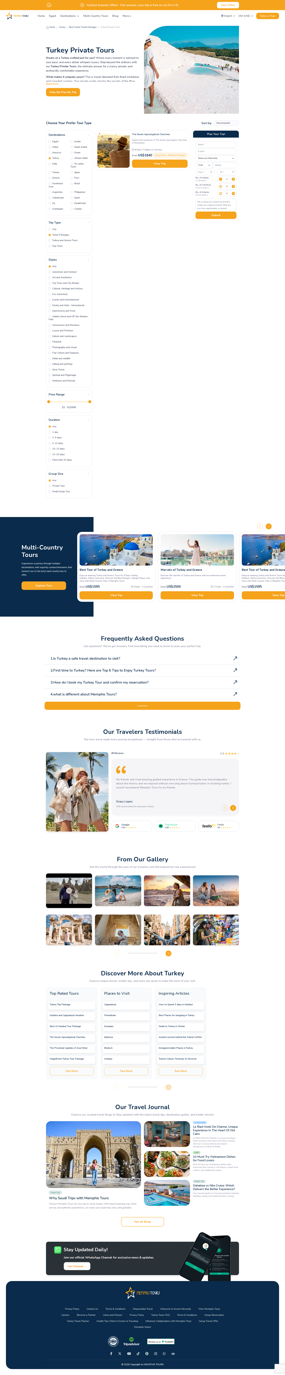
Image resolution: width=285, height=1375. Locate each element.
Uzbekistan (58, 197)
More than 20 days (62, 460)
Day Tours (57, 246)
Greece (56, 177)
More (125, 16)
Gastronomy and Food (63, 310)
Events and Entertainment (65, 299)
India (54, 163)
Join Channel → (77, 1266)
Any (54, 229)
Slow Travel (58, 369)
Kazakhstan (80, 203)
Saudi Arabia (80, 147)
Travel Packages (60, 234)
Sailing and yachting (62, 364)
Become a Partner (86, 1315)
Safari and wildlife (61, 358)
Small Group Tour (61, 491)
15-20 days (58, 454)
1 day (55, 432)
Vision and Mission (112, 1315)
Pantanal (56, 341)
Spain (77, 197)
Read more (52, 84)
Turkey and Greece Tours (65, 240)
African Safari (81, 158)
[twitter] (119, 1353)
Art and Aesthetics (62, 277)
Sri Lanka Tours (77, 165)
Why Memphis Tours (209, 1309)
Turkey (55, 158)
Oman (77, 152)
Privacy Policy (72, 1309)
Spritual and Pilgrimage (64, 375)
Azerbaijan (57, 208)
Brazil (77, 183)
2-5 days (57, 437)
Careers (65, 1315)
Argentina (57, 192)
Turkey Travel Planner (78, 1321)
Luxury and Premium (62, 330)
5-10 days (57, 443)
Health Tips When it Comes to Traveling (117, 1321)
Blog (115, 16)
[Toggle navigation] (31, 16)
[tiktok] (138, 1353)
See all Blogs (142, 1221)
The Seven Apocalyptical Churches (151, 134)
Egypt (52, 16)
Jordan (77, 141)
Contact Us (92, 1309)
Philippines (79, 192)
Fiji (53, 203)
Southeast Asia (56, 185)
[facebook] (111, 1353)
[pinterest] (146, 1353)
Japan (77, 172)
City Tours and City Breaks (65, 283)
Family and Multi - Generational (68, 305)
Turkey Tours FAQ (160, 1315)
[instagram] (155, 1353)
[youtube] (129, 1353)
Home (41, 16)
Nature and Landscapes (64, 336)
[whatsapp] (164, 1353)
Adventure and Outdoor (64, 272)
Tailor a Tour (268, 16)
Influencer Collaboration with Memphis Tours (168, 1321)
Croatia (77, 208)
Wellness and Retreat (63, 380)
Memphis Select (142, 1327)
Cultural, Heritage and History (67, 288)
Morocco (56, 152)
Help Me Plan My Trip (63, 92)
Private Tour (58, 485)
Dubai (55, 147)
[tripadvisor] (173, 1353)
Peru (76, 177)
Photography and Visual (64, 347)
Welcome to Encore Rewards (175, 1309)
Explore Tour (44, 585)
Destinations (68, 16)
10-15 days (58, 448)
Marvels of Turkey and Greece (181, 570)
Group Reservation (214, 1315)
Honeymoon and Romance (65, 325)
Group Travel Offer (208, 1321)
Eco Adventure (60, 294)
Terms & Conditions (116, 1309)
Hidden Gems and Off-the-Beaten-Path (69, 318)
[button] (228, 16)
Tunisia (55, 172)
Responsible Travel (143, 1309)
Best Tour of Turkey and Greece (101, 570)
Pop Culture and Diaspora (65, 352)
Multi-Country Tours (95, 16)
